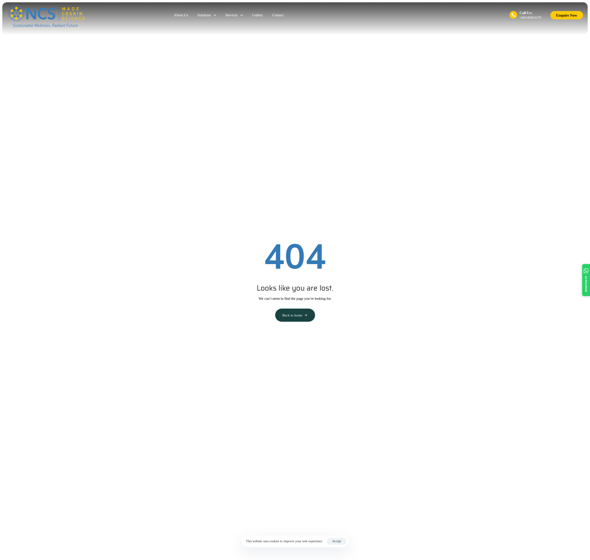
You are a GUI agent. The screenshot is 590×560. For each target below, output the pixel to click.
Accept (336, 541)
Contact (277, 15)
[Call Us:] (525, 15)
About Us (181, 15)
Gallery (257, 15)
